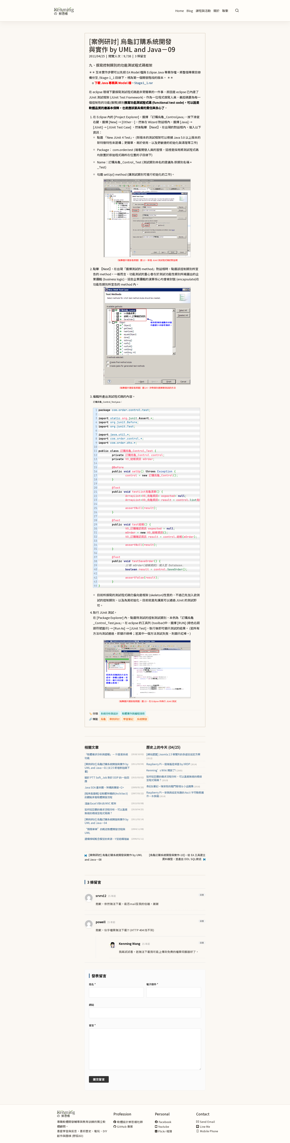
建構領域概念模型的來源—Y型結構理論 (107, 839)
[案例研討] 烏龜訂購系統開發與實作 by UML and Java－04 (106, 821)
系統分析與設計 (109, 713)
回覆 (202, 895)
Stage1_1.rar (143, 83)
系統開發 (142, 719)
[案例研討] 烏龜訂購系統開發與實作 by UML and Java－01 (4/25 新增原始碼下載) (107, 767)
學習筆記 (128, 719)
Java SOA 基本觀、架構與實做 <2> (104, 787)
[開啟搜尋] (237, 10)
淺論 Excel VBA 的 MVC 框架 (100, 803)
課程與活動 (203, 10)
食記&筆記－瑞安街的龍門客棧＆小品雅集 (173, 786)
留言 (92, 1025)
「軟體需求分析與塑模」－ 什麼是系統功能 (106, 756)
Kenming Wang (129, 943)
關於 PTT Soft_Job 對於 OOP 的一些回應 (107, 779)
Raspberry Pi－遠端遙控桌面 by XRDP (171, 764)
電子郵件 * (152, 984)
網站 (91, 1005)
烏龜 (103, 719)
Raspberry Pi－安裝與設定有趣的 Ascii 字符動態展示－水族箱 (175, 794)
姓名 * (92, 984)
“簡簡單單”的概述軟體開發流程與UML (105, 831)
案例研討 (114, 719)
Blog (189, 10)
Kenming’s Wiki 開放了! (164, 770)
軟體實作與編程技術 (133, 713)
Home (179, 10)
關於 (216, 10)
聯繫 (225, 10)
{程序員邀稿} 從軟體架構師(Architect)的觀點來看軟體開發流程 (106, 795)
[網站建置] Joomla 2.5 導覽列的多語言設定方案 (173, 756)
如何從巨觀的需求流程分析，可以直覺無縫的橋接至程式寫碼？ (106, 811)
